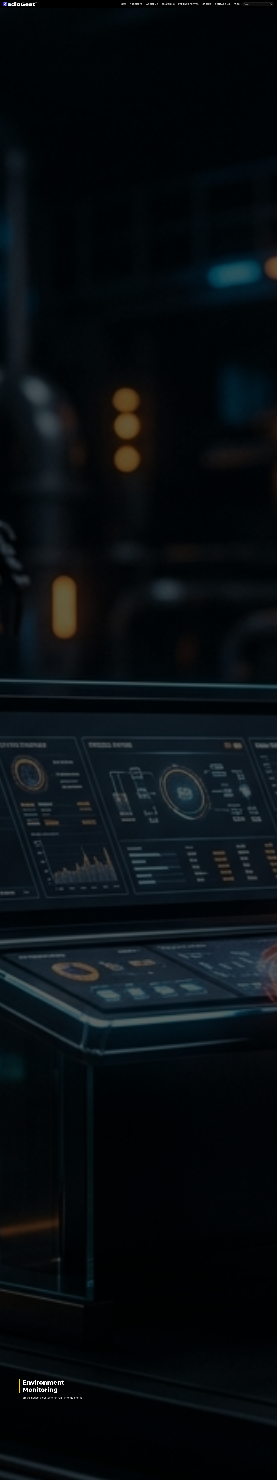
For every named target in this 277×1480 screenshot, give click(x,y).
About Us (152, 4)
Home (123, 4)
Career (206, 4)
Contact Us (222, 4)
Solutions (168, 4)
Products (136, 4)
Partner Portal (188, 4)
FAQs (236, 4)
